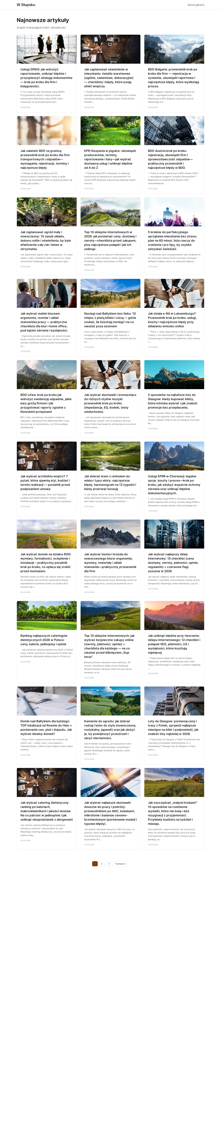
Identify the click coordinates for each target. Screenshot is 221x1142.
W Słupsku (26, 5)
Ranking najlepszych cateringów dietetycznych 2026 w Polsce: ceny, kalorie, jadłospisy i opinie (44, 640)
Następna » (121, 864)
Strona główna (196, 4)
